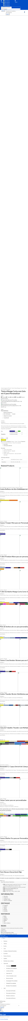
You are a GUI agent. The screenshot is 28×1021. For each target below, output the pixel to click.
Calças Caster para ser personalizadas (13, 800)
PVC (4, 921)
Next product (3, 402)
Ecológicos (6, 905)
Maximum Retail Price (8, 413)
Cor (2, 431)
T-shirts (12, 388)
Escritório (5, 911)
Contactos (6, 897)
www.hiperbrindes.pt (8, 889)
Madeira (5, 920)
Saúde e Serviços (8, 442)
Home (2, 388)
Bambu (5, 916)
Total (5, 417)
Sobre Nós (6, 896)
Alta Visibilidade (3, 487)
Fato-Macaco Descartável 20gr (11, 872)
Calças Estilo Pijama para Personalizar (8, 401)
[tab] (15, 444)
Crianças (17, 487)
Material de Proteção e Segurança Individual (12, 870)
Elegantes (6, 918)
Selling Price (6, 415)
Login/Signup (2, 936)
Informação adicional (8, 445)
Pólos (1, 625)
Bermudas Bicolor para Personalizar (8, 405)
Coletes (13, 487)
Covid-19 (3, 442)
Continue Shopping (4, 1019)
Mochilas (5, 909)
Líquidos (5, 906)
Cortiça (5, 917)
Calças (1, 726)
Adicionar (3, 439)
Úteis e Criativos (7, 923)
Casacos (1, 521)
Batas (1, 870)
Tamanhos (3, 434)
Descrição (6, 444)
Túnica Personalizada (16, 442)
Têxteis (9, 388)
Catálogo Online (7, 899)
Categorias (5, 388)
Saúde (12, 441)
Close (7, 936)
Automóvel (9, 487)
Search (7, 14)
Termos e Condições (8, 900)
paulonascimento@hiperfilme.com (11, 888)
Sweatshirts (2, 765)
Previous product (4, 398)
